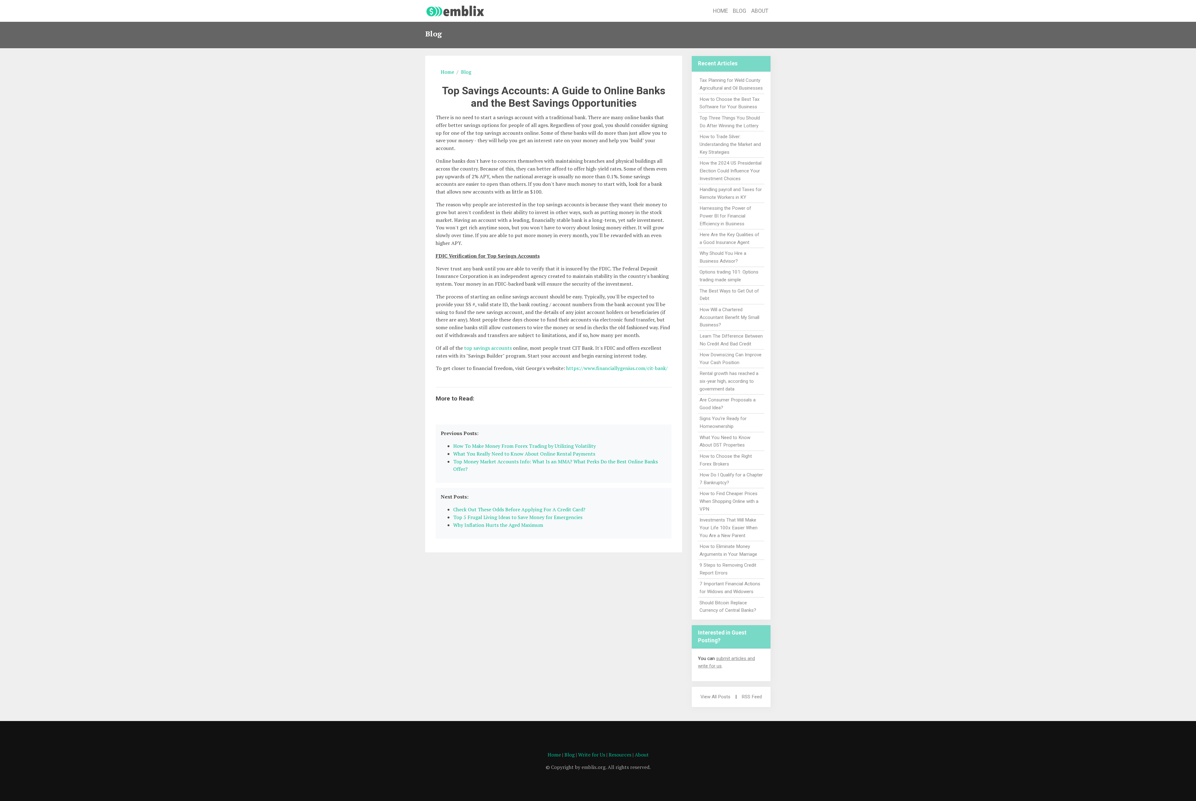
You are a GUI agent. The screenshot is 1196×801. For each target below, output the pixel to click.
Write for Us (591, 754)
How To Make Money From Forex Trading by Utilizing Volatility (524, 446)
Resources (620, 754)
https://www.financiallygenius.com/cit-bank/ (617, 368)
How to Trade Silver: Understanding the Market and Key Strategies (730, 144)
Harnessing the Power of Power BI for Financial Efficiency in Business (725, 216)
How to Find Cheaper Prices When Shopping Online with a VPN (729, 501)
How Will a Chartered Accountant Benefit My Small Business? (729, 317)
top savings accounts (488, 347)
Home (720, 11)
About (759, 11)
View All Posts (715, 697)
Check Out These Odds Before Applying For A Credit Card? (519, 509)
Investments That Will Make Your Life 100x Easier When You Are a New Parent (728, 527)
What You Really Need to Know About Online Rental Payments (524, 453)
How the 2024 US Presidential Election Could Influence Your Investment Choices (731, 170)
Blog (739, 11)
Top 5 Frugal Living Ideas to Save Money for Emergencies (517, 517)
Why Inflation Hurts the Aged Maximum (498, 525)
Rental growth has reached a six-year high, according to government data (729, 381)
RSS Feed (752, 697)
